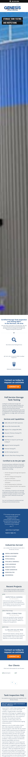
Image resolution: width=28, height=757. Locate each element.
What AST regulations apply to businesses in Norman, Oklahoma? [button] (13, 704)
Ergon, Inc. (13, 533)
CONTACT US (14, 387)
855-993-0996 (15, 1)
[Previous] (12, 682)
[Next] (15, 683)
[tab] (14, 704)
